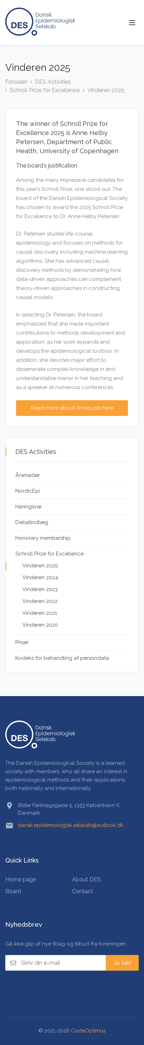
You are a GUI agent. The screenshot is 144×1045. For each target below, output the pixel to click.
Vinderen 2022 (40, 601)
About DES (86, 879)
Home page (20, 879)
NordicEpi (27, 491)
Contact (82, 891)
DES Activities (53, 82)
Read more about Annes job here (72, 408)
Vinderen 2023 (40, 589)
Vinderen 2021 (39, 613)
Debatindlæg (31, 522)
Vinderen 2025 (105, 90)
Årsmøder (27, 475)
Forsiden (16, 82)
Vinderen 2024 (40, 577)
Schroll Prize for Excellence (45, 90)
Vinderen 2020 (40, 625)
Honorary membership (43, 538)
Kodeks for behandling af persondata (62, 658)
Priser (22, 642)
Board (13, 891)
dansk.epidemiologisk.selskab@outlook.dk (70, 825)
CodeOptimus (88, 1031)
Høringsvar (28, 506)
